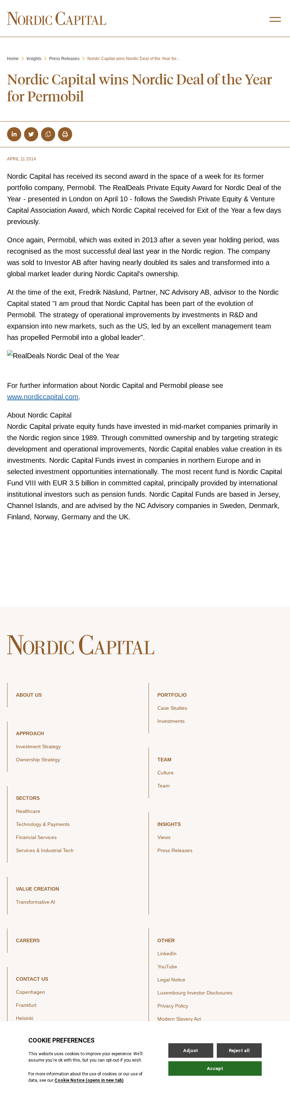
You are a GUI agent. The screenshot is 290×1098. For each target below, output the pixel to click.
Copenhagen (30, 992)
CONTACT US (32, 979)
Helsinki (24, 1018)
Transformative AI (35, 902)
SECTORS (28, 798)
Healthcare (28, 811)
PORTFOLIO (172, 695)
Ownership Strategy (38, 759)
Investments (171, 721)
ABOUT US (29, 695)
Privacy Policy (172, 1006)
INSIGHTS (169, 824)
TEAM (164, 759)
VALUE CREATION (37, 889)
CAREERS (28, 940)
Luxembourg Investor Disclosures (194, 993)
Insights (34, 58)
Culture (165, 772)
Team (163, 786)
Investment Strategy (38, 746)
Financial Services (36, 837)
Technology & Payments (43, 824)
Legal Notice (171, 979)
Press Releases (64, 58)
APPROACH (30, 733)
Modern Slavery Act (179, 1019)
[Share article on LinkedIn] (14, 134)
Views (163, 837)
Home (13, 58)
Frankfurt (26, 1005)
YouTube (167, 966)
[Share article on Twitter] (31, 134)
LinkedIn (166, 953)
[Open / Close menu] (275, 19)
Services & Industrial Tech (45, 850)
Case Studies (172, 708)
